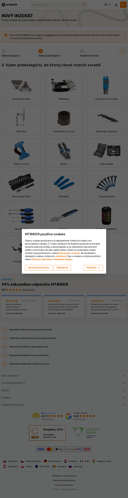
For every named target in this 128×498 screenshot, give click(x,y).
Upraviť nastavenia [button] (38, 267)
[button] (60, 256)
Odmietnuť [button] (62, 267)
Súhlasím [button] (93, 267)
